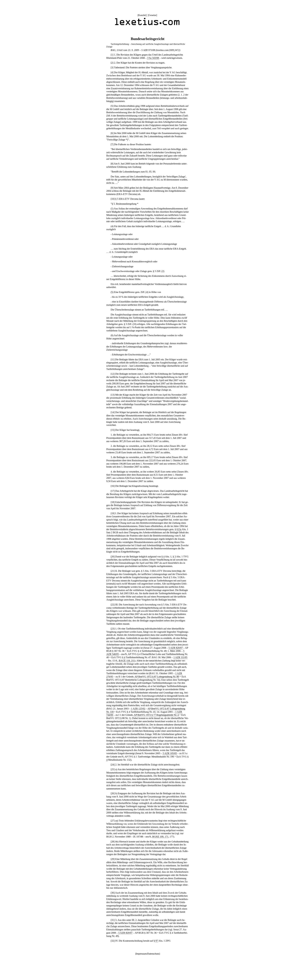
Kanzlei (142, 15)
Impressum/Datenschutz (147, 953)
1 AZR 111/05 (180, 657)
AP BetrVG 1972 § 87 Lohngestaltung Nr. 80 (157, 676)
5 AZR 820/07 (176, 648)
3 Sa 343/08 (153, 58)
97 (156, 940)
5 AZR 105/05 (170, 753)
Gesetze (152, 15)
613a (179, 529)
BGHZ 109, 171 (160, 836)
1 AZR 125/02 (138, 708)
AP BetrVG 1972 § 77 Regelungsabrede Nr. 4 (156, 715)
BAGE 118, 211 (127, 660)
